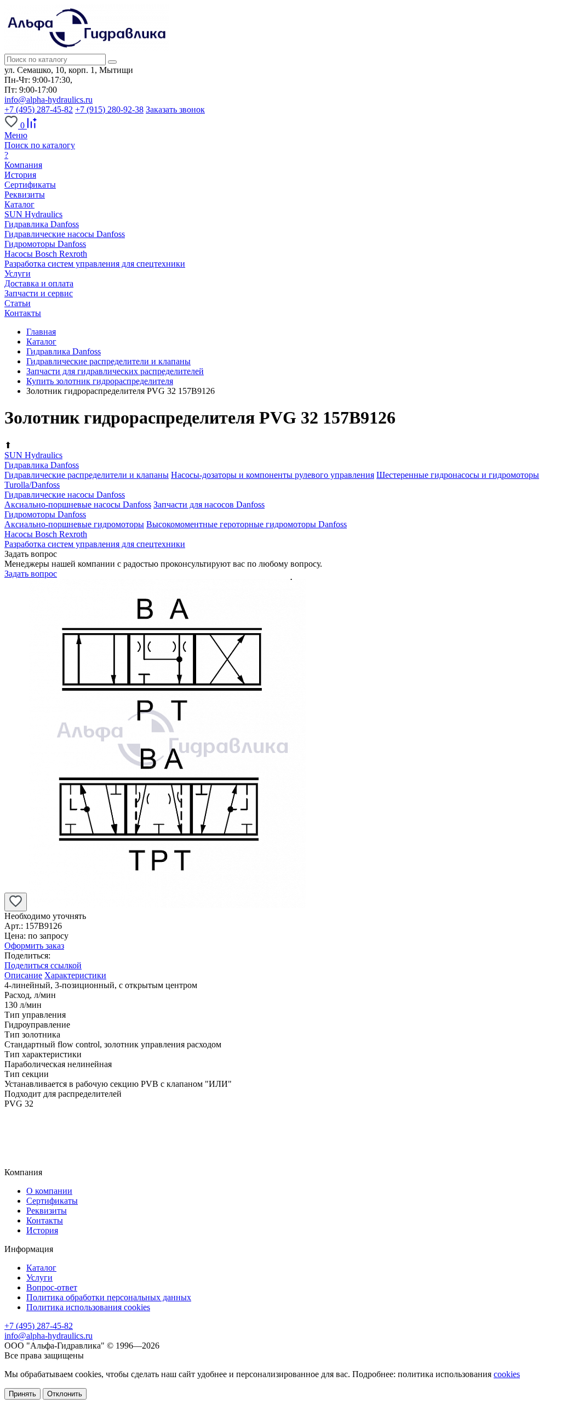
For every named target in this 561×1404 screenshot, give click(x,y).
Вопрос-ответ (51, 1287)
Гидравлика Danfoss (41, 224)
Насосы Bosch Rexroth (45, 253)
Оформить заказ (34, 945)
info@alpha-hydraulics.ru (48, 99)
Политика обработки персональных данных (108, 1297)
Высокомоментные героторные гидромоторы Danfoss (246, 524)
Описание (23, 975)
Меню (15, 135)
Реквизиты (24, 194)
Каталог (41, 1267)
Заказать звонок (175, 109)
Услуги (39, 1277)
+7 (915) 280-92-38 (109, 109)
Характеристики (75, 975)
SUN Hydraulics (33, 214)
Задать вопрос (30, 573)
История (20, 174)
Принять (22, 1394)
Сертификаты (30, 184)
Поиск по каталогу (39, 145)
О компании (49, 1191)
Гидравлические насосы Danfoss (64, 234)
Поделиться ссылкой (43, 965)
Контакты (44, 1220)
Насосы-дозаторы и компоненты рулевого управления (272, 475)
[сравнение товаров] (32, 125)
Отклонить (64, 1394)
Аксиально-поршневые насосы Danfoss (77, 504)
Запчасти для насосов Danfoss (209, 504)
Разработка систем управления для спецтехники (94, 263)
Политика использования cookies (88, 1307)
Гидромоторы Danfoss (45, 244)
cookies (507, 1374)
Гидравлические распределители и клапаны (86, 475)
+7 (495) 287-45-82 (38, 109)
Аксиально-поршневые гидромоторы (74, 524)
